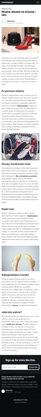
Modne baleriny (22, 105)
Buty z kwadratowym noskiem (26, 176)
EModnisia (11, 21)
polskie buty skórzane (14, 324)
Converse (15, 305)
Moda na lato (6, 9)
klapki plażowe (32, 215)
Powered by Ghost (20, 402)
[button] (37, 2)
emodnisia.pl (7, 2)
